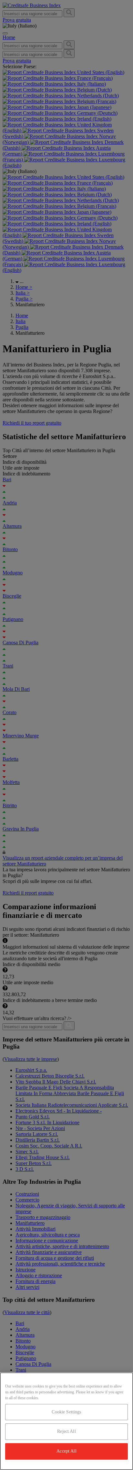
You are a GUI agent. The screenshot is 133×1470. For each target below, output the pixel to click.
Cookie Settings (66, 1412)
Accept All (66, 1451)
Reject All (66, 1431)
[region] (66, 1421)
